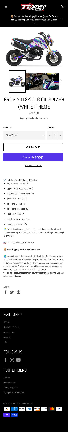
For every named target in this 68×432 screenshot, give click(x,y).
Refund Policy (9, 382)
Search (6, 377)
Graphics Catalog (10, 326)
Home (6, 321)
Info (5, 342)
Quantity (51, 127)
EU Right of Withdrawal (13, 392)
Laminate (7, 127)
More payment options (33, 165)
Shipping (23, 118)
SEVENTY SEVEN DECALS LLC (21, 403)
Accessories (8, 332)
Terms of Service (10, 387)
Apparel (6, 337)
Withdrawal (34, 424)
